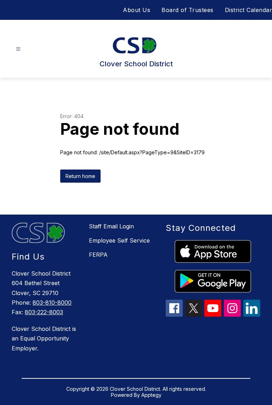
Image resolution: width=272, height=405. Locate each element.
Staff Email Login (111, 226)
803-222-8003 (44, 312)
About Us (136, 9)
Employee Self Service (119, 240)
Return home (80, 176)
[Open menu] (18, 49)
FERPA (98, 254)
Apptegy (151, 395)
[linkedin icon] (251, 314)
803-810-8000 (52, 302)
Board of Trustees (188, 9)
